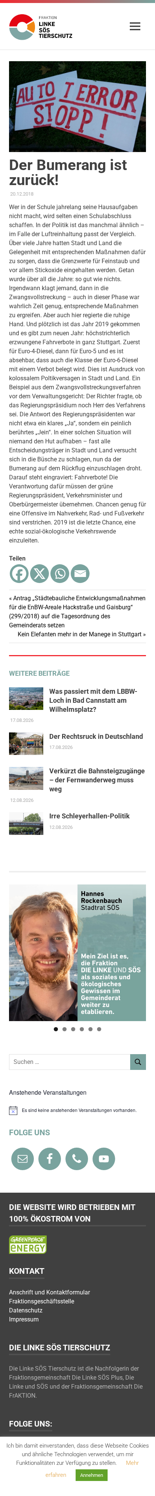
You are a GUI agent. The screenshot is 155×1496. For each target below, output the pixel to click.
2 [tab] (64, 1029)
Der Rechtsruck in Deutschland (96, 736)
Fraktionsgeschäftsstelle (41, 1301)
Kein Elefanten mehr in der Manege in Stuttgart (79, 634)
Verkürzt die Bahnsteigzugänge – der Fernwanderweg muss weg (97, 780)
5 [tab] (90, 1029)
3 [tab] (73, 1029)
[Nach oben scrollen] (141, 1482)
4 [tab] (82, 1029)
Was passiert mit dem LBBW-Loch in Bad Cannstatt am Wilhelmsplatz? (93, 700)
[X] (39, 573)
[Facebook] (19, 573)
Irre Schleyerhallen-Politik (89, 816)
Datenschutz (26, 1310)
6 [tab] (99, 1029)
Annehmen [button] (91, 1475)
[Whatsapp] (59, 573)
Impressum (24, 1319)
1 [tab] (56, 1029)
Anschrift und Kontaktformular (49, 1292)
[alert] (77, 1110)
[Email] (80, 573)
